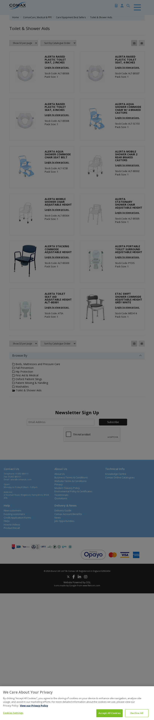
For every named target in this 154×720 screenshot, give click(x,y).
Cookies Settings (13, 713)
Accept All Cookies (109, 713)
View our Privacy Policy (34, 705)
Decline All (136, 713)
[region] (77, 703)
